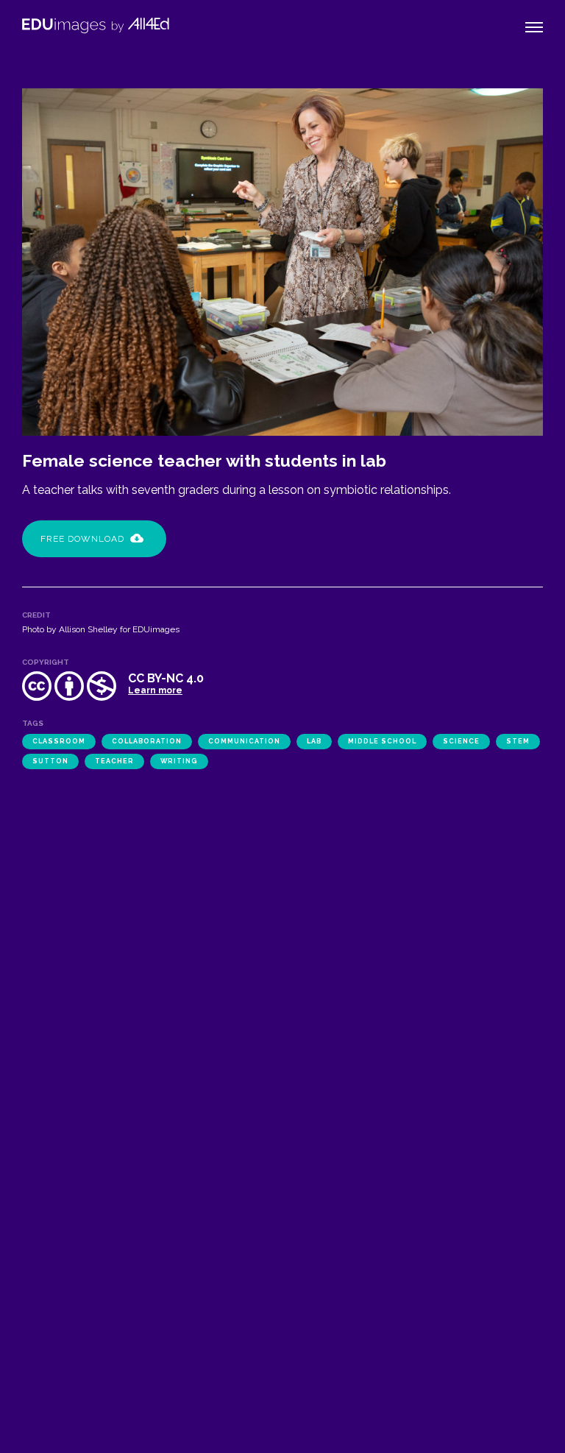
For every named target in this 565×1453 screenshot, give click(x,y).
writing (179, 761)
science (461, 741)
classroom (58, 741)
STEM (518, 741)
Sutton (50, 761)
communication (244, 741)
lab (314, 741)
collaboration (147, 741)
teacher (114, 761)
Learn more (155, 690)
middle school (382, 741)
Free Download (82, 539)
